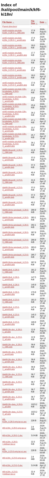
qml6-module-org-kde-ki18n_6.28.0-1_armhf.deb (14, 39)
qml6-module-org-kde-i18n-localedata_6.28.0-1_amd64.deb (14, 114)
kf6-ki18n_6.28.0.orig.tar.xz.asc (14, 420)
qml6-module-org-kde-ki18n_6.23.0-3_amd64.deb (14, 84)
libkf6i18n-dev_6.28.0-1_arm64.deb (12, 360)
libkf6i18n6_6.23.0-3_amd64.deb (10, 323)
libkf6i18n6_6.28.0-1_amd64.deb (10, 293)
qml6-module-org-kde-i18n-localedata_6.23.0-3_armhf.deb (14, 128)
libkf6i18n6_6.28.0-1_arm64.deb (10, 286)
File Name (7, 22)
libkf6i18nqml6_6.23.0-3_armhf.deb (12, 188)
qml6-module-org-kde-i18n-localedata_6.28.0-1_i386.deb (14, 91)
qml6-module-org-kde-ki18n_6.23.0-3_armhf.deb (14, 69)
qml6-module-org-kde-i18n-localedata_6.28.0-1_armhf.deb (14, 99)
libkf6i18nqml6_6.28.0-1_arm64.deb (12, 166)
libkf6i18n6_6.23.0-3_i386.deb (10, 301)
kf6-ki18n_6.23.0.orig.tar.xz (14, 458)
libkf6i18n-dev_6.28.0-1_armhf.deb (12, 353)
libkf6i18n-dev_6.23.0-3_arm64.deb (12, 390)
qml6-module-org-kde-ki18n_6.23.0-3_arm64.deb (14, 76)
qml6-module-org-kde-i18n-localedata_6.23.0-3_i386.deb (14, 121)
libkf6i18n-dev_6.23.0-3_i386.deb (12, 375)
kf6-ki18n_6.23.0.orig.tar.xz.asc (14, 450)
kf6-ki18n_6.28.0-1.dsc (12, 435)
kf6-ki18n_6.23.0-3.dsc (12, 465)
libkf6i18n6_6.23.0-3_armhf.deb (10, 308)
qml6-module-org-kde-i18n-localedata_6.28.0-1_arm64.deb (14, 106)
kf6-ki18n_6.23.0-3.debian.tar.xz (10, 473)
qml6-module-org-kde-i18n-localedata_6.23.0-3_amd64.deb (14, 144)
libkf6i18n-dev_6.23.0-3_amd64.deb (12, 398)
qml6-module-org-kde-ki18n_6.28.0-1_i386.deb (13, 31)
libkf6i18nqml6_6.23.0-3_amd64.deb (12, 203)
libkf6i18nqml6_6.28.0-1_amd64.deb (12, 173)
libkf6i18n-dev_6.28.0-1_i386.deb (12, 346)
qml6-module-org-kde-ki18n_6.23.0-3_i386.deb (13, 61)
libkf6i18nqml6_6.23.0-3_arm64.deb (12, 196)
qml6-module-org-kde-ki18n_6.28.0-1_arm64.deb (14, 46)
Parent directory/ (9, 26)
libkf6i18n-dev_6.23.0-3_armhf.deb (12, 383)
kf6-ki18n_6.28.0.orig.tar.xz (14, 428)
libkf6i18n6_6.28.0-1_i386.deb (10, 271)
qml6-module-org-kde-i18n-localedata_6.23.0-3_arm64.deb (14, 136)
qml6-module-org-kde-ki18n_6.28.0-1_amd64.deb (14, 54)
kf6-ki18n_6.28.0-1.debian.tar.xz (10, 443)
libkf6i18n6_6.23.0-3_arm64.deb (10, 316)
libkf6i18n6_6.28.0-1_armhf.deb (10, 278)
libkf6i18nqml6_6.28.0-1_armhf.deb (12, 159)
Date (42, 22)
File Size (33, 22)
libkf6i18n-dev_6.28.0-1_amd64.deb (12, 368)
